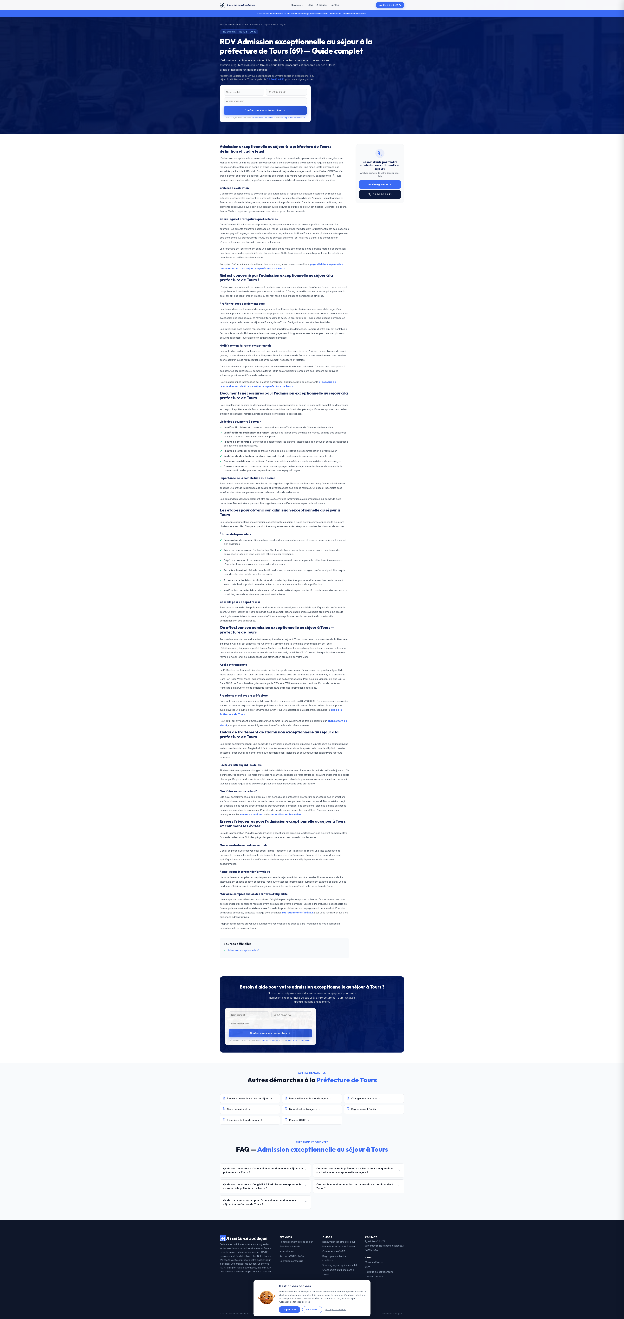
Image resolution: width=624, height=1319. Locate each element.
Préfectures (235, 24)
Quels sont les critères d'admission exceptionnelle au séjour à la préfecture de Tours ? (263, 1170)
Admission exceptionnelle (242, 950)
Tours (245, 24)
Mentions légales (374, 1262)
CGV (367, 1267)
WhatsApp (373, 1250)
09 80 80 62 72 (392, 5)
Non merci (312, 1309)
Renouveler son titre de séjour (338, 1241)
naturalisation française (286, 814)
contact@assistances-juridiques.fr (386, 1245)
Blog (310, 5)
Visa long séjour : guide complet (339, 1265)
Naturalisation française (303, 1109)
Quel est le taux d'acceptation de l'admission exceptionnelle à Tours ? (354, 1186)
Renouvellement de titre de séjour (308, 1098)
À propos (322, 5)
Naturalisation (287, 1251)
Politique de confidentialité (293, 117)
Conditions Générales (263, 117)
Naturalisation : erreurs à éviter (338, 1246)
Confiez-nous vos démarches (263, 110)
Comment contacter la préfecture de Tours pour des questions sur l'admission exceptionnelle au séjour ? (354, 1170)
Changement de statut (364, 1098)
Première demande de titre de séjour (248, 1098)
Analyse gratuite (378, 184)
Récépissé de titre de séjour (243, 1120)
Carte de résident (237, 1109)
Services (296, 5)
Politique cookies (374, 1276)
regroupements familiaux (297, 912)
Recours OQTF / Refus (292, 1256)
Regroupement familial (364, 1109)
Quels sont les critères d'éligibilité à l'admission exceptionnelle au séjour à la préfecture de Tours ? (262, 1186)
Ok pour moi (289, 1309)
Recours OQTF (297, 1120)
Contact (335, 5)
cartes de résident (251, 814)
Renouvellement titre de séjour (296, 1241)
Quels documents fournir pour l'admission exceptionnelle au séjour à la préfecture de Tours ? (260, 1202)
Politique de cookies (335, 1309)
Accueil (223, 24)
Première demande (290, 1246)
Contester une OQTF (333, 1251)
